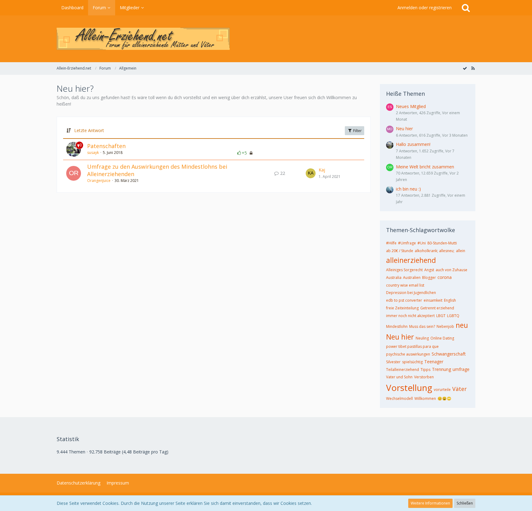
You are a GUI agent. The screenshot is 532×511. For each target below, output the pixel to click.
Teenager (433, 361)
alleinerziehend (411, 260)
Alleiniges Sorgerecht (404, 269)
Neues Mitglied (411, 106)
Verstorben (424, 377)
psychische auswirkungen (408, 354)
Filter (357, 130)
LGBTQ (453, 315)
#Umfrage (407, 243)
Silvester (393, 361)
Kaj (322, 170)
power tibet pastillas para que (412, 346)
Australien (412, 277)
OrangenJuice (99, 180)
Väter (459, 388)
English (450, 300)
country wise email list (405, 285)
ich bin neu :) (408, 189)
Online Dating (442, 338)
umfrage (461, 369)
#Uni (421, 243)
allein (460, 250)
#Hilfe (391, 243)
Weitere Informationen (430, 503)
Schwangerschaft (449, 354)
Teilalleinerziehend (402, 369)
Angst (429, 269)
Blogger (429, 277)
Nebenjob (445, 326)
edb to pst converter (404, 300)
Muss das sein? (422, 326)
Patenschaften (106, 146)
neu (462, 325)
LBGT (440, 315)
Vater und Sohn (399, 377)
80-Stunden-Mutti (442, 243)
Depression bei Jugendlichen (411, 292)
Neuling (422, 338)
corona (444, 277)
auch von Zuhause (451, 269)
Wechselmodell (399, 398)
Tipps (425, 369)
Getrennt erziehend (437, 308)
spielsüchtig (412, 361)
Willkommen (425, 398)
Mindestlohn (397, 326)
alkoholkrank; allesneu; (434, 250)
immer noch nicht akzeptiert (410, 315)
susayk (93, 152)
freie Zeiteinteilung (402, 308)
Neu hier (404, 128)
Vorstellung (409, 387)
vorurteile (442, 389)
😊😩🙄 (444, 398)
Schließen (465, 503)
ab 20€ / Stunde (399, 250)
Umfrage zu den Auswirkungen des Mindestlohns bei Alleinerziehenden (157, 170)
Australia (393, 277)
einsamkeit (433, 300)
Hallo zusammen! (413, 144)
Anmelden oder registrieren (424, 7)
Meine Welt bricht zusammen (425, 167)
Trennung (441, 369)
